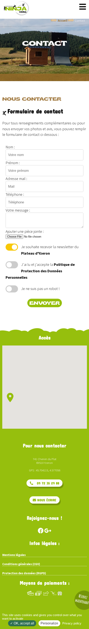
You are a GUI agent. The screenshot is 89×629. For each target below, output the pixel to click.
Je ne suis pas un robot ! (40, 288)
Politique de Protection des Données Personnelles (40, 271)
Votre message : (18, 210)
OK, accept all (23, 623)
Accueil (62, 20)
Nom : (10, 147)
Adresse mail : (16, 178)
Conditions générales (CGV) (21, 564)
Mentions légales (14, 555)
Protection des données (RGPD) (24, 573)
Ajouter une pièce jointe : (25, 231)
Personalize (49, 623)
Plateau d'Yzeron (35, 253)
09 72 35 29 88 (46, 483)
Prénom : (13, 162)
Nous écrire (46, 500)
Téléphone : (15, 194)
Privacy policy (71, 623)
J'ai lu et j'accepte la (40, 271)
